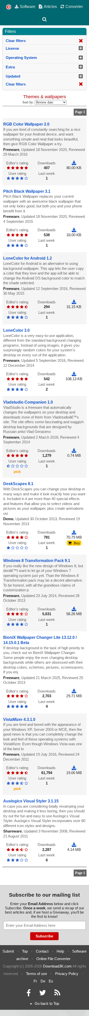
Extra (10, 67)
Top (25, 951)
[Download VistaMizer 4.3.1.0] (73, 768)
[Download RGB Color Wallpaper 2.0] (73, 163)
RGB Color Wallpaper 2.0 (26, 124)
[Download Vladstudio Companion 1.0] (73, 451)
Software (27, 6)
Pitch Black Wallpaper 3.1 (26, 191)
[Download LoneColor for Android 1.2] (73, 302)
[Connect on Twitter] (42, 994)
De (43, 981)
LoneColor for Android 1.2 (27, 258)
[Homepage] (8, 7)
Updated (13, 76)
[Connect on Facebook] (28, 994)
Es (51, 981)
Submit (8, 951)
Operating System (21, 57)
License (12, 48)
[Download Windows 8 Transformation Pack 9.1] (73, 609)
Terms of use (36, 973)
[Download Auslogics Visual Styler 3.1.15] (73, 844)
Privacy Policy (66, 973)
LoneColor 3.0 (16, 330)
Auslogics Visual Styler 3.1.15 (31, 801)
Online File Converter (53, 959)
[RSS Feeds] (57, 994)
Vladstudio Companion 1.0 (28, 402)
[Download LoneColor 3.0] (73, 374)
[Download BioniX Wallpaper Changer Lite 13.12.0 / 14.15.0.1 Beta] (73, 691)
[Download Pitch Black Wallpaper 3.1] (73, 230)
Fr (35, 981)
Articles (50, 6)
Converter (74, 6)
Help (60, 951)
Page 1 (80, 112)
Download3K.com (57, 966)
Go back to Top (47, 1003)
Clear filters (16, 41)
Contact (42, 951)
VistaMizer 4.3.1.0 (19, 719)
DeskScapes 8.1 (18, 484)
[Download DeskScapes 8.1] (73, 532)
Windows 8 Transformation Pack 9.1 (36, 560)
